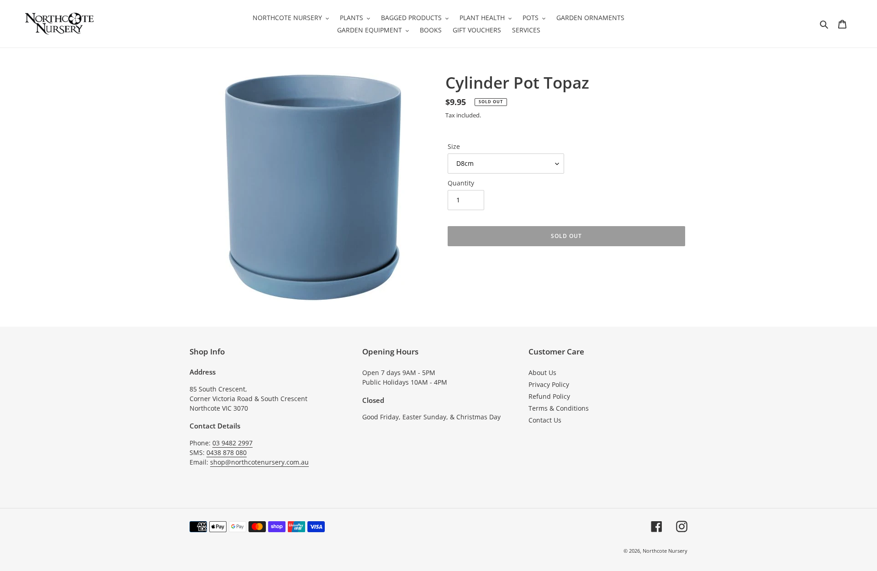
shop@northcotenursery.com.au (259, 462)
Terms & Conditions (558, 408)
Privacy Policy (548, 384)
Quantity (461, 183)
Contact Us (544, 420)
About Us (542, 372)
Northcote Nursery (665, 550)
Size (454, 146)
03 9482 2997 (232, 443)
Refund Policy (549, 396)
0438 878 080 (226, 452)
